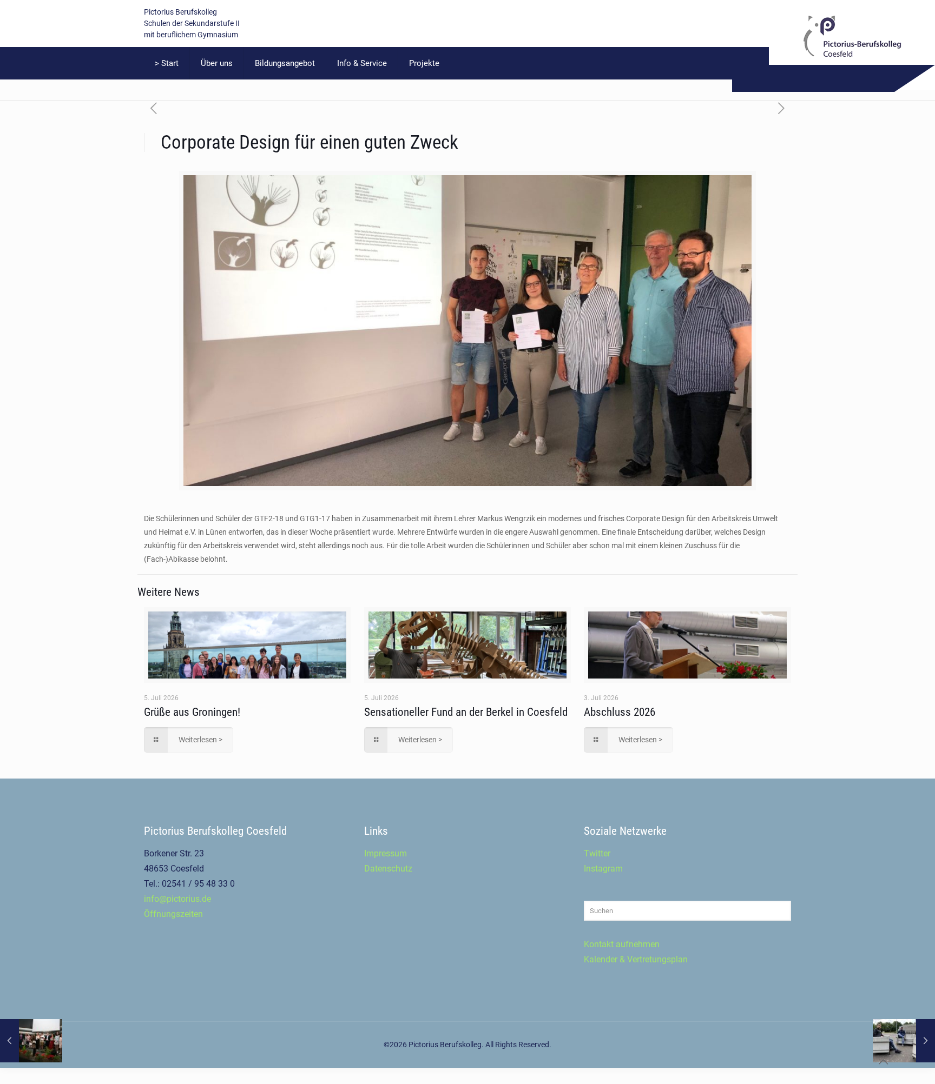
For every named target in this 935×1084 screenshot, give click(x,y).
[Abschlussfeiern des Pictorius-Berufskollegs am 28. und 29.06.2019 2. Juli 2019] (31, 1040)
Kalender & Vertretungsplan (636, 959)
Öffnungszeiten (173, 914)
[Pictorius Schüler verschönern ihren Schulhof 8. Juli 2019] (904, 1040)
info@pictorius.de (177, 899)
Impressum (385, 853)
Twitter (597, 853)
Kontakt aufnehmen (622, 944)
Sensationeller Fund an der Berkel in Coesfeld (466, 712)
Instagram (603, 868)
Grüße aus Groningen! (192, 712)
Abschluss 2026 (619, 712)
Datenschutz (388, 868)
